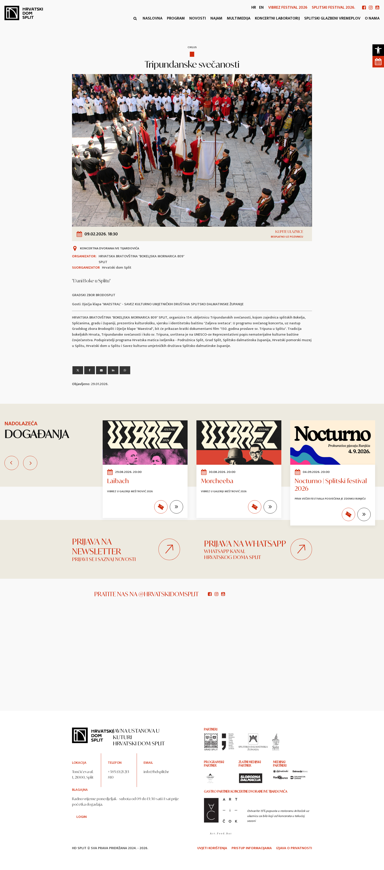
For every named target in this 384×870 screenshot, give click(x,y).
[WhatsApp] (125, 370)
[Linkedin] (113, 370)
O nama (372, 18)
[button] (378, 50)
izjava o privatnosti (294, 848)
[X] (77, 370)
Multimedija (238, 18)
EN (261, 7)
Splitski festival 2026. (333, 7)
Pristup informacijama (252, 848)
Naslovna (152, 18)
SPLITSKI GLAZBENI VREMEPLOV (332, 18)
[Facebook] (89, 370)
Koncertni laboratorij (277, 18)
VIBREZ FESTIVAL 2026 (287, 7)
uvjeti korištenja (212, 848)
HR (253, 7)
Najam (216, 18)
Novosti (197, 18)
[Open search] (135, 18)
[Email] (101, 370)
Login (81, 817)
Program (176, 18)
